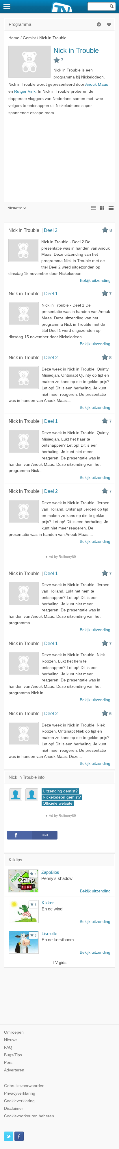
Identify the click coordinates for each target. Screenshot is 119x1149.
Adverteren (14, 1070)
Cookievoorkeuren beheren (29, 1116)
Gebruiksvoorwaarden (24, 1086)
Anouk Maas (96, 84)
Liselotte (49, 933)
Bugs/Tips (13, 1055)
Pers (8, 1062)
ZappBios (50, 872)
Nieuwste (15, 208)
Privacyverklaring (19, 1093)
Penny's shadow (56, 878)
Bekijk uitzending (95, 891)
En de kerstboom (58, 939)
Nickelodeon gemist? (62, 797)
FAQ (8, 1047)
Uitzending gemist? (60, 791)
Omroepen (14, 1032)
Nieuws (10, 1040)
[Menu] (7, 6)
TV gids (59, 962)
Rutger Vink (25, 91)
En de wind (52, 908)
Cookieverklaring (19, 1101)
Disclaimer (13, 1108)
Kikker (48, 902)
